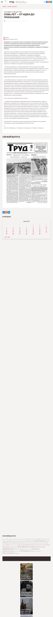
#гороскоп (42, 542)
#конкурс (40, 544)
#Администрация (20, 539)
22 (33, 231)
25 (6, 233)
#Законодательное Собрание (30, 539)
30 (39, 233)
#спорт (31, 551)
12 (13, 229)
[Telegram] (51, 2)
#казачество (35, 544)
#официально (8, 549)
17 (46, 229)
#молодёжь (15, 547)
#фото (39, 551)
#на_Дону (22, 546)
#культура (6, 547)
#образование (41, 547)
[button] (44, 2)
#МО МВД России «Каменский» (42, 539)
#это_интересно (8, 553)
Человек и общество (12, 6)
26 (13, 233)
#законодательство (13, 544)
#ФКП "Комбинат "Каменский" (19, 541)
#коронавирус (46, 544)
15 (33, 229)
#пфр (20, 551)
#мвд (11, 547)
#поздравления (22, 549)
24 (46, 231)
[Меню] (2, 2)
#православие (28, 549)
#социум (24, 551)
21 (26, 231)
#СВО (10, 541)
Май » (8, 237)
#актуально (40, 541)
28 (26, 233)
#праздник (36, 549)
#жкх (7, 544)
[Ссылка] (6, 2)
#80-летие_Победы (5, 539)
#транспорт (36, 551)
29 (33, 233)
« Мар (5, 237)
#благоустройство (17, 543)
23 (39, 231)
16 (39, 229)
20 (19, 231)
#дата (46, 542)
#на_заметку (31, 547)
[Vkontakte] (47, 2)
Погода (5, 558)
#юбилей (17, 553)
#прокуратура (16, 551)
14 (26, 229)
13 (19, 229)
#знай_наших (20, 544)
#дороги (4, 544)
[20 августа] (26, 173)
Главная (4, 6)
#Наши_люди (5, 541)
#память (16, 549)
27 (19, 233)
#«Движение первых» (13, 539)
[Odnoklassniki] (49, 2)
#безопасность (7, 543)
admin (7, 37)
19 (13, 231)
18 (6, 231)
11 (6, 229)
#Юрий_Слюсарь (30, 541)
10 (46, 228)
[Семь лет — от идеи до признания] (15, 21)
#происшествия (7, 551)
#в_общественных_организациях (29, 542)
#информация (28, 544)
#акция (47, 541)
